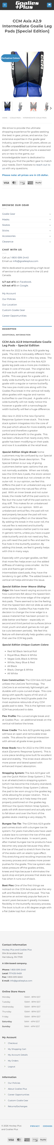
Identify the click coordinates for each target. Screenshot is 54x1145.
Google (24, 285)
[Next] (47, 75)
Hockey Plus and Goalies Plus (17, 949)
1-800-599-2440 (20, 257)
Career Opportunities (14, 315)
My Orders (13, 1060)
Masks (5, 219)
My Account (9, 293)
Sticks (5, 230)
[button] (4, 5)
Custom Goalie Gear (13, 310)
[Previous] (6, 75)
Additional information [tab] (16, 335)
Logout (11, 1066)
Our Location (9, 304)
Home (4, 118)
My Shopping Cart (17, 1049)
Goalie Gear (8, 214)
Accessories (9, 236)
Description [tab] (9, 329)
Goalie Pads (15, 118)
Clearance (7, 241)
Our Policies (9, 299)
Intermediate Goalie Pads (35, 118)
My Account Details (18, 1055)
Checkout (13, 1043)
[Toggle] (50, 214)
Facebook (25, 281)
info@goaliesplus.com (25, 261)
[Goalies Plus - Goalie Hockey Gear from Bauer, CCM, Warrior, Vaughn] (27, 5)
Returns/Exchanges (17, 1106)
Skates (6, 225)
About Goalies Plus (17, 1089)
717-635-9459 (15, 973)
